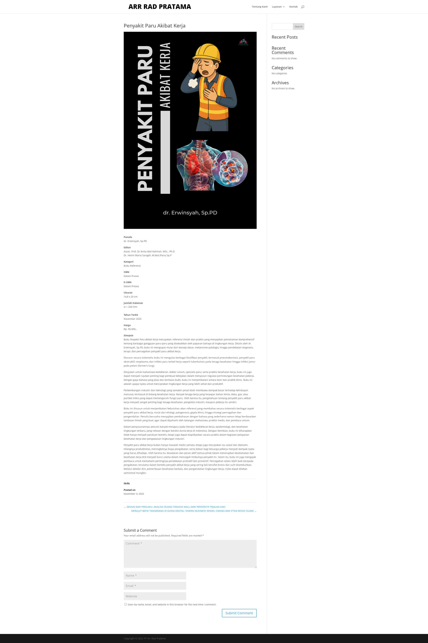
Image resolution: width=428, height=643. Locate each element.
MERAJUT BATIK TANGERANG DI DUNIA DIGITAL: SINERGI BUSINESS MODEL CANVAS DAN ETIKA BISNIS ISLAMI (194, 510)
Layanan (277, 7)
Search (298, 26)
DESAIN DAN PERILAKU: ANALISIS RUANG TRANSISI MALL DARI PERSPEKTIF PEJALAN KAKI (174, 506)
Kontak (293, 7)
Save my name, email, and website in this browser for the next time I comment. (172, 604)
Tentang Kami (260, 7)
